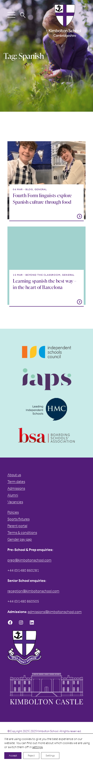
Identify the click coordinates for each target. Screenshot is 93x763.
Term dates (16, 481)
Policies (13, 512)
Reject (31, 755)
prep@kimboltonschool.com (29, 560)
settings (37, 747)
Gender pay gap (19, 539)
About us (14, 475)
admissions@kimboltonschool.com (55, 612)
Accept (13, 755)
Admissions (16, 488)
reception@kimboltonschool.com (33, 591)
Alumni (12, 495)
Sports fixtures (18, 519)
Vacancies (15, 502)
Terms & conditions (22, 532)
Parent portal (17, 526)
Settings (50, 755)
